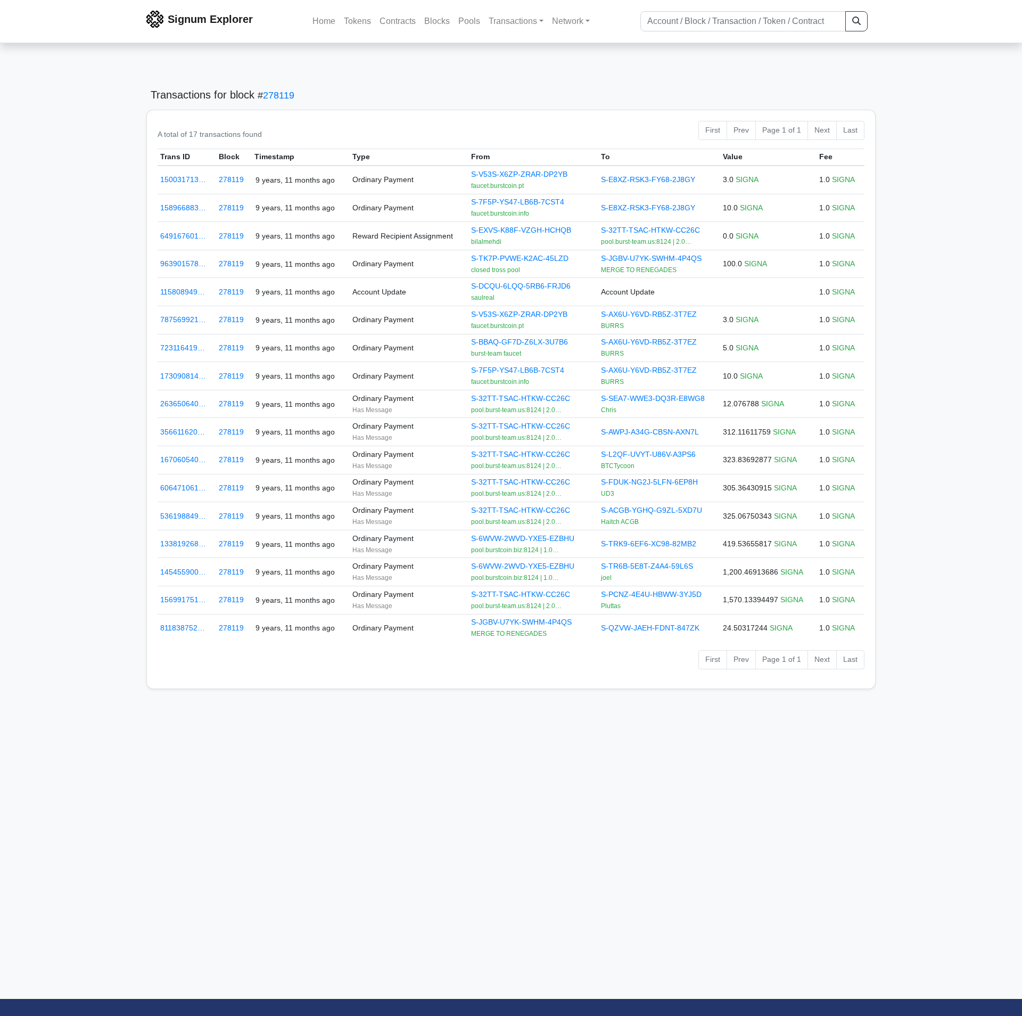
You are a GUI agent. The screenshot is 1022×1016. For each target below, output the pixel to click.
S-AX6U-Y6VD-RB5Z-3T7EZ (649, 314)
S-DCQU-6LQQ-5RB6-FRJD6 (521, 286)
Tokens (357, 21)
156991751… (183, 599)
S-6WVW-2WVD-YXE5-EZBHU (522, 538)
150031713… (183, 179)
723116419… (182, 347)
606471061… (183, 488)
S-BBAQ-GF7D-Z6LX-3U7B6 (519, 342)
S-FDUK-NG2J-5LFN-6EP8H (649, 482)
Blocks (437, 21)
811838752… (182, 628)
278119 (278, 95)
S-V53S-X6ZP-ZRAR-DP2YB (519, 174)
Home (323, 21)
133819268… (183, 543)
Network (567, 21)
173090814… (183, 376)
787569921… (183, 319)
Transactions (513, 21)
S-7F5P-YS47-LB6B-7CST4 (517, 202)
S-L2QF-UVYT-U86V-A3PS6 (648, 454)
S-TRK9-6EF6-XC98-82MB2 (648, 543)
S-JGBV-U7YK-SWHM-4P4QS (651, 258)
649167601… (183, 236)
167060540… (183, 459)
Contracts (398, 21)
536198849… (183, 516)
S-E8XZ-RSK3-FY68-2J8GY (648, 179)
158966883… (183, 207)
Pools (469, 21)
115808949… (182, 292)
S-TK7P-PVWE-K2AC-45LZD (519, 258)
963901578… (183, 263)
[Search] (856, 21)
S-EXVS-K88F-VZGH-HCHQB (521, 230)
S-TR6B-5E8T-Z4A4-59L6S (647, 566)
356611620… (182, 432)
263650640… (183, 403)
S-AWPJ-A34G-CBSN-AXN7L (650, 432)
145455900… (183, 572)
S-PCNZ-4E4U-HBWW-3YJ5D (651, 594)
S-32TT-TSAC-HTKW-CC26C (650, 230)
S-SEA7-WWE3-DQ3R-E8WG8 (653, 398)
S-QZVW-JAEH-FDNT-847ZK (650, 628)
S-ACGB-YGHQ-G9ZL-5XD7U (651, 510)
